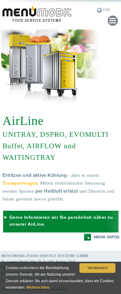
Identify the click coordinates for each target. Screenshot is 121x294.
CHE (107, 9)
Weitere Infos (38, 287)
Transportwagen (19, 183)
